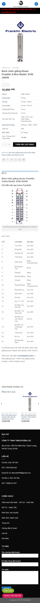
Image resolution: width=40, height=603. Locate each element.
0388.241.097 (11, 483)
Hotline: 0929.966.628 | (11, 9)
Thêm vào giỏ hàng (24, 144)
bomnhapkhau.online (26, 356)
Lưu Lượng (6, 106)
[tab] (20, 173)
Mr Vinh (15, 462)
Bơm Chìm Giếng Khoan (16, 152)
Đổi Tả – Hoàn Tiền (9, 507)
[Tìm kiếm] (36, 4)
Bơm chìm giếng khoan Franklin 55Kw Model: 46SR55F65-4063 (9, 417)
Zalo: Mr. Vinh (26, 9)
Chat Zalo (8, 591)
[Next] (38, 408)
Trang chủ (6, 68)
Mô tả (4, 173)
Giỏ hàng (15, 68)
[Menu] (4, 4)
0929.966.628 (11, 468)
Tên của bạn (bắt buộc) (11, 552)
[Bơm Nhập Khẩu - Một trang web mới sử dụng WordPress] (20, 4)
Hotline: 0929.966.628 (12, 596)
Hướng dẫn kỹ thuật (9, 528)
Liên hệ (4, 533)
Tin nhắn (5, 570)
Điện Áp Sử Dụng (8, 125)
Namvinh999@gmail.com (21, 473)
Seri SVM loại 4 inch (18, 155)
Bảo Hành (5, 133)
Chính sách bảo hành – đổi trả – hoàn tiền (18, 502)
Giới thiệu (5, 538)
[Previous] (1, 408)
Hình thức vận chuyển (10, 513)
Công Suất (6, 98)
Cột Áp (4, 102)
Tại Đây (23, 137)
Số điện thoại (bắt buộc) (11, 561)
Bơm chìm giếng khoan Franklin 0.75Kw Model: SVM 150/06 (28, 417)
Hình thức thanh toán (10, 518)
